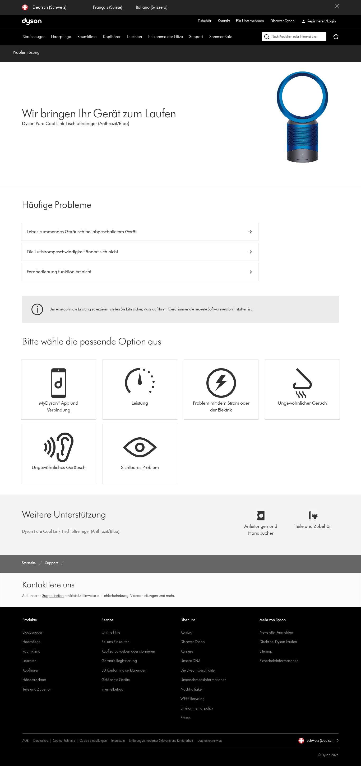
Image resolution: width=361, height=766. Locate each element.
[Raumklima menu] (99, 36)
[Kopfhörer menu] (123, 36)
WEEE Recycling (193, 699)
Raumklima (87, 36)
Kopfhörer (112, 36)
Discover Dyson (282, 21)
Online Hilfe (110, 632)
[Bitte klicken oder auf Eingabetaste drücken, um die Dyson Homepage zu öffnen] (31, 21)
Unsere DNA (191, 661)
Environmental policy (197, 708)
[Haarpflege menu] (73, 36)
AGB (25, 741)
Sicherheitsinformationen (279, 661)
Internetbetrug (112, 689)
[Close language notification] (337, 7)
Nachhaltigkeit (192, 689)
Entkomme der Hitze (165, 36)
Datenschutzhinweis (209, 741)
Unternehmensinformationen (203, 680)
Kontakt (224, 21)
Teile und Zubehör (36, 689)
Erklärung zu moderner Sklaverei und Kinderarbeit (161, 741)
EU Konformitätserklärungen (123, 670)
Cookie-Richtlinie (64, 741)
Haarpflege (61, 36)
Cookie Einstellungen (93, 741)
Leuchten (134, 36)
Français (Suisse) (108, 7)
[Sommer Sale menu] (235, 36)
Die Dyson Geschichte (198, 670)
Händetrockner (34, 680)
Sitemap (266, 651)
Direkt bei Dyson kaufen (278, 642)
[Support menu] (205, 36)
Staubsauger (34, 36)
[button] (318, 741)
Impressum (118, 741)
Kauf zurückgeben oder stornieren (128, 651)
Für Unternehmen (250, 21)
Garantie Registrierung (119, 661)
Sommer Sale (220, 36)
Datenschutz (40, 741)
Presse (186, 718)
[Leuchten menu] (144, 36)
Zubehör (204, 21)
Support (196, 36)
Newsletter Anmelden (276, 632)
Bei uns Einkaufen (115, 642)
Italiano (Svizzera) (151, 7)
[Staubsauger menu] (47, 36)
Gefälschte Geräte (115, 680)
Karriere (187, 651)
